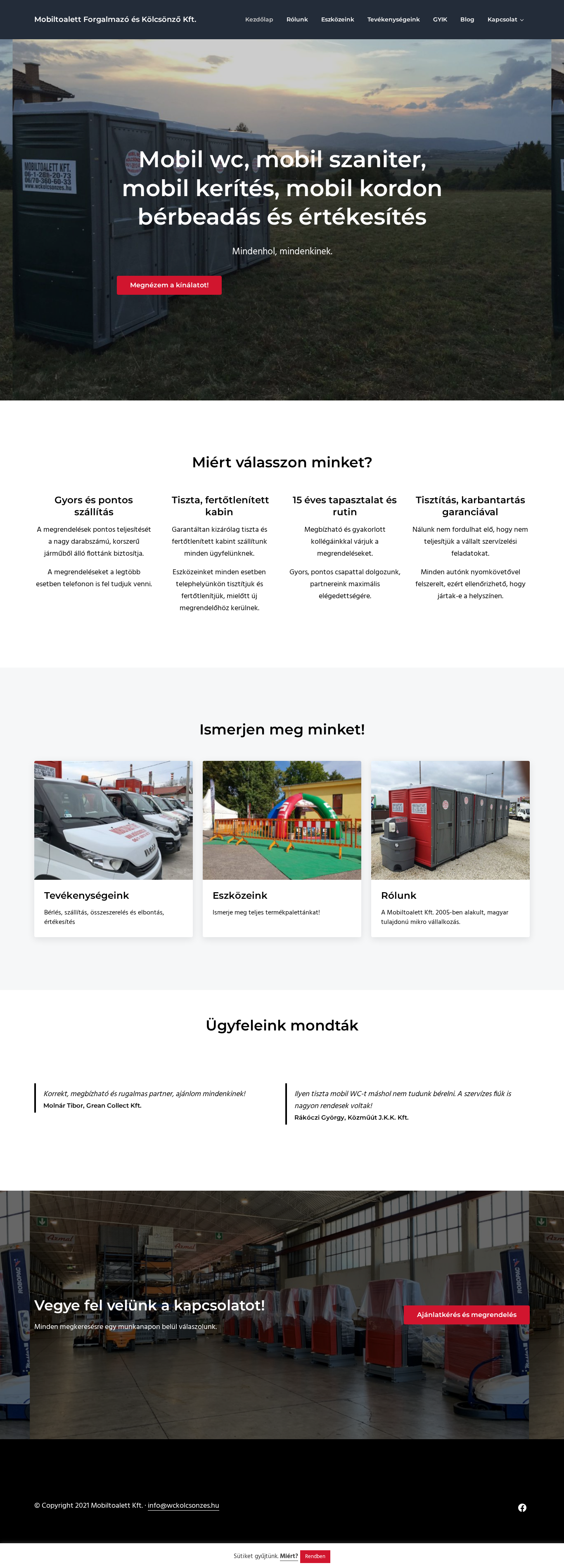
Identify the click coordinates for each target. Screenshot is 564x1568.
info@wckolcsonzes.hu (183, 1506)
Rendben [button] (315, 1556)
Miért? (289, 1556)
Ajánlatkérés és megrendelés (467, 1315)
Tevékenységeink (86, 895)
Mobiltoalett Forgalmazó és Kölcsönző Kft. (115, 19)
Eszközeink (240, 895)
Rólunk (399, 895)
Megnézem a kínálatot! (169, 285)
